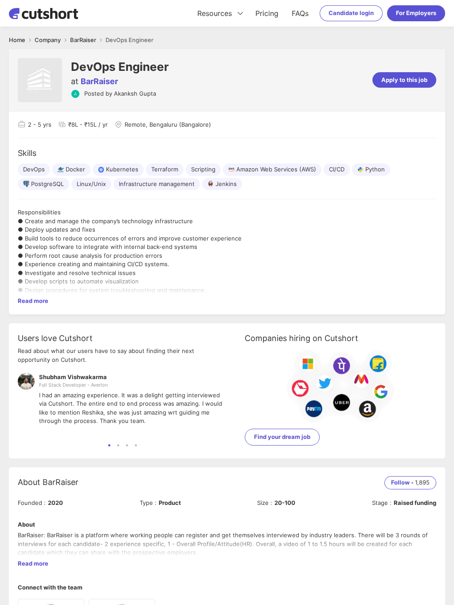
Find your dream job (282, 436)
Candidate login (351, 12)
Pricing (266, 13)
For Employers (416, 12)
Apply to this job (404, 79)
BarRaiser (99, 81)
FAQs (300, 13)
